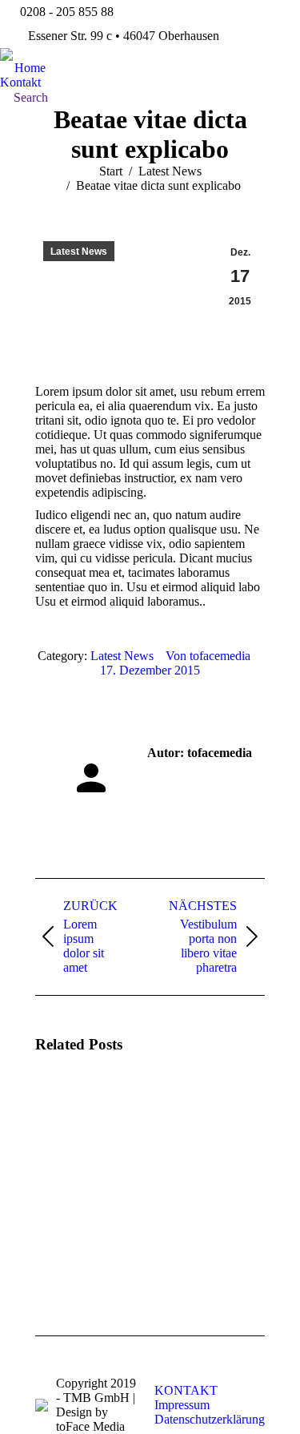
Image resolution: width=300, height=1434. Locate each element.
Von (208, 656)
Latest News (78, 251)
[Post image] (79, 1114)
